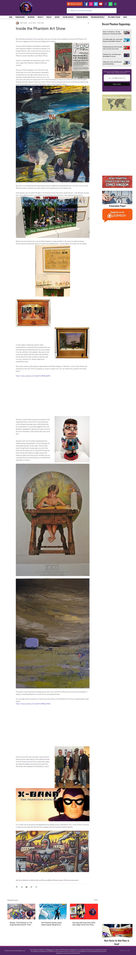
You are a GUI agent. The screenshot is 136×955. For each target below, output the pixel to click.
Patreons (49, 950)
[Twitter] (96, 4)
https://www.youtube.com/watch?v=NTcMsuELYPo (33, 376)
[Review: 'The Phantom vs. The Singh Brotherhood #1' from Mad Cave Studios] (21, 911)
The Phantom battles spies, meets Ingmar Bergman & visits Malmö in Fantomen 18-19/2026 (52, 924)
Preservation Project (117, 206)
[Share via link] (31, 887)
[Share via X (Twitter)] (22, 887)
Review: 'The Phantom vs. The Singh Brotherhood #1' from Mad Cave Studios (21, 924)
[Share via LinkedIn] (26, 887)
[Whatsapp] (110, 4)
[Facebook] (86, 4)
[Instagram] (91, 4)
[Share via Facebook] (17, 887)
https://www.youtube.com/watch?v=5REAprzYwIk (33, 704)
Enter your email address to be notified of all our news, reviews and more (117, 72)
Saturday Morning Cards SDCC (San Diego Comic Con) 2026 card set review (83, 924)
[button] (40, 17)
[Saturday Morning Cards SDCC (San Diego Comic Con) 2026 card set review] (84, 911)
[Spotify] (115, 4)
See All (96, 900)
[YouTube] (101, 4)
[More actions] (88, 23)
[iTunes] (106, 4)
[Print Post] (36, 887)
